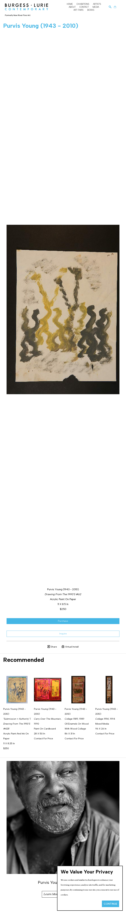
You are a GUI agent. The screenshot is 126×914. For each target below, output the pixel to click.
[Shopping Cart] (115, 7)
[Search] (110, 7)
